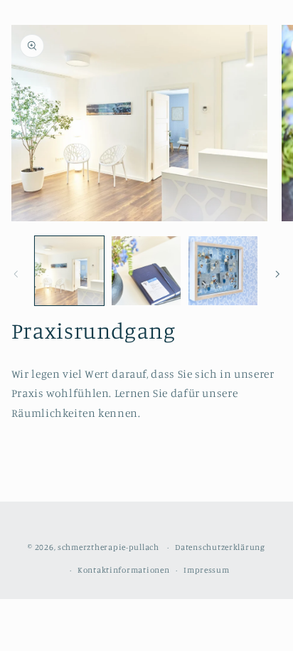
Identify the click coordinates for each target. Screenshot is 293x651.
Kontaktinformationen (124, 570)
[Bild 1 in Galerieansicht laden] (69, 270)
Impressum (206, 570)
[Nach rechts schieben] (277, 274)
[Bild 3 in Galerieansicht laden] (222, 270)
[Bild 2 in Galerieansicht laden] (146, 270)
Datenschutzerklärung (220, 547)
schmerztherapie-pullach (108, 547)
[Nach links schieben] (15, 274)
